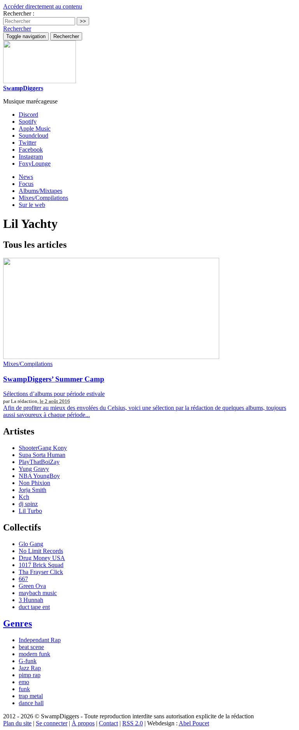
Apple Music (35, 128)
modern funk (34, 654)
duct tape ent (34, 607)
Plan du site (17, 723)
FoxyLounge (35, 163)
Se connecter (51, 723)
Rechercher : (18, 13)
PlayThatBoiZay (39, 462)
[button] (17, 28)
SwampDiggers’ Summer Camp (53, 379)
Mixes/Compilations (43, 197)
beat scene (31, 647)
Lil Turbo (30, 511)
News (26, 176)
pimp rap (29, 675)
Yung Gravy (34, 469)
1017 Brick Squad (41, 565)
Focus (26, 183)
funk (24, 689)
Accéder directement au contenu (42, 6)
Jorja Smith (32, 490)
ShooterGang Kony (43, 448)
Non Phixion (34, 483)
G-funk (28, 661)
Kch (24, 497)
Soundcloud (33, 135)
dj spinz (28, 504)
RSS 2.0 (132, 723)
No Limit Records (41, 551)
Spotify (28, 121)
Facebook (31, 149)
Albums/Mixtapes (40, 190)
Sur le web (32, 204)
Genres (17, 623)
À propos (83, 723)
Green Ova (32, 586)
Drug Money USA (42, 558)
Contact (108, 723)
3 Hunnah (31, 600)
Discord (28, 114)
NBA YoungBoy (39, 476)
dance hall (31, 703)
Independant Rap (40, 640)
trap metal (31, 696)
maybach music (38, 593)
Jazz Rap (30, 668)
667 (23, 579)
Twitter (27, 142)
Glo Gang (31, 544)
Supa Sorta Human (42, 455)
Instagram (31, 156)
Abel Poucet (194, 723)
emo (24, 682)
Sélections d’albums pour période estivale (54, 393)
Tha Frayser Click (41, 572)
